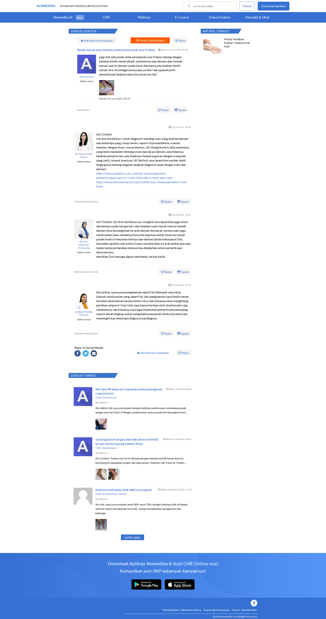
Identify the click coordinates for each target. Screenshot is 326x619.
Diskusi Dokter (220, 17)
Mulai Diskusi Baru (151, 40)
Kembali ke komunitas (98, 40)
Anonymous (87, 76)
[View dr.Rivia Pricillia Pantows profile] (83, 299)
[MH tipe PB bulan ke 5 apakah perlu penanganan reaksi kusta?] (83, 396)
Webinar (144, 17)
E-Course (182, 17)
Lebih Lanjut (132, 537)
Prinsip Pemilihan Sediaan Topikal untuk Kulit (237, 43)
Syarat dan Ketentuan (217, 609)
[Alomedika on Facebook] (191, 603)
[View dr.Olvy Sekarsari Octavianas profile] (83, 229)
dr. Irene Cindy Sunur (83, 155)
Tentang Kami (170, 609)
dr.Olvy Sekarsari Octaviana (84, 244)
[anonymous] (86, 64)
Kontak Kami (249, 609)
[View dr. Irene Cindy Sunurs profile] (83, 141)
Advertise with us (191, 609)
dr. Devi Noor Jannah (115, 493)
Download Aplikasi (273, 6)
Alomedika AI (63, 17)
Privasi (235, 609)
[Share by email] (94, 354)
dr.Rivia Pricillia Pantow (83, 313)
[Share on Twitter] (86, 354)
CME (106, 17)
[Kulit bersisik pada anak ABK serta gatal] (83, 497)
